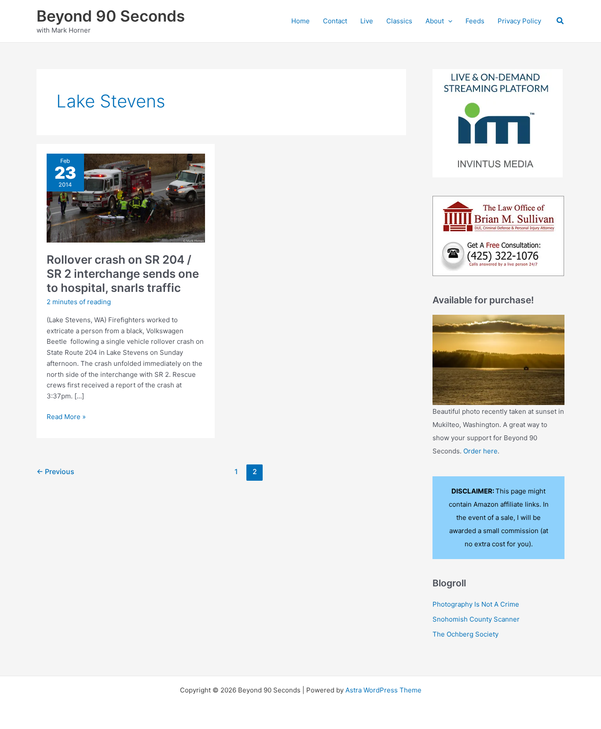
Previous (55, 472)
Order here (480, 451)
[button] (448, 21)
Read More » (66, 417)
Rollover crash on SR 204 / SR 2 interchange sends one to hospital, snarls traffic (123, 274)
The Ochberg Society (465, 634)
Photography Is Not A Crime (475, 604)
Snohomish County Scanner (476, 619)
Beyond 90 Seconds (111, 16)
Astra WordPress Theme (383, 690)
